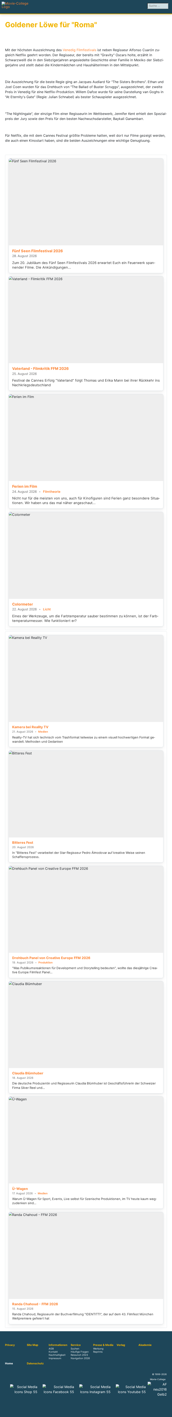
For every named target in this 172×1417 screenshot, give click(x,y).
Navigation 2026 (80, 1358)
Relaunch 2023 (79, 1355)
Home (9, 1363)
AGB (51, 1348)
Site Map (32, 1345)
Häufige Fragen (80, 1352)
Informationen (58, 1345)
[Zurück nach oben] (167, 1412)
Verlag (121, 1345)
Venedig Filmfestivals (79, 50)
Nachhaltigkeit (57, 1355)
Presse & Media (103, 1345)
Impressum (55, 1358)
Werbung (98, 1348)
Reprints (98, 1352)
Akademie (145, 1345)
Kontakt (53, 1352)
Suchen (75, 1348)
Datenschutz (35, 1363)
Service (76, 1345)
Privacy (10, 1345)
